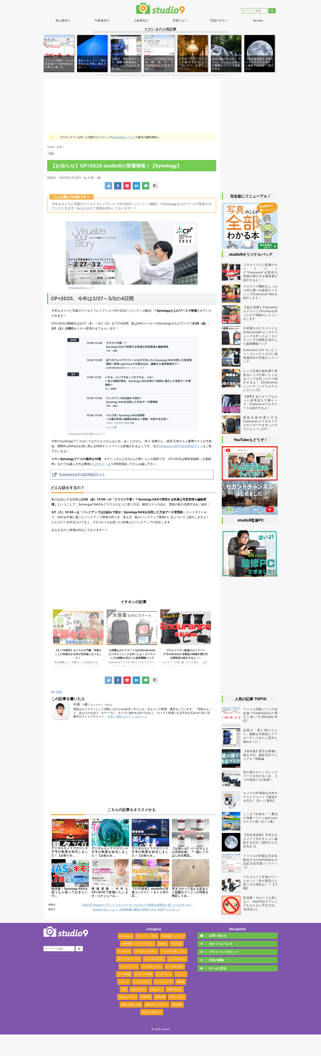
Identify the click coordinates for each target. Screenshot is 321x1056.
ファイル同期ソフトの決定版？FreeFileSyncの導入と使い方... (59, 64)
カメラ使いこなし (151, 966)
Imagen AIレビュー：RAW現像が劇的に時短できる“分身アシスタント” (137, 909)
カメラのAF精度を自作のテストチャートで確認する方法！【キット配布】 (260, 797)
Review (258, 20)
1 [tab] (123, 666)
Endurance (126, 936)
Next (207, 639)
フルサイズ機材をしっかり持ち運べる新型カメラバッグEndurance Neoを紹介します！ (260, 292)
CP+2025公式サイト (78, 287)
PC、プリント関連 (147, 936)
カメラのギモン (177, 958)
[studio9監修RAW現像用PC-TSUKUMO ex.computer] (250, 575)
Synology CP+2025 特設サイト (84, 433)
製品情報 (177, 1004)
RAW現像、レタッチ (173, 936)
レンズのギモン (142, 981)
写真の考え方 (174, 989)
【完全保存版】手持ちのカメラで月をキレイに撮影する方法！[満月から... (259, 63)
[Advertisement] (131, 106)
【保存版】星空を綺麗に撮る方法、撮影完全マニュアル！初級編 (260, 755)
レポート (124, 981)
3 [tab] (134, 666)
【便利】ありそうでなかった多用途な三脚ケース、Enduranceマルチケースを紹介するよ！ (260, 402)
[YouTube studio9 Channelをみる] (250, 479)
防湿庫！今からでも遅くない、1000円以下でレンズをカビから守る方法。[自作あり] (260, 903)
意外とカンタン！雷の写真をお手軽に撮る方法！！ (92, 64)
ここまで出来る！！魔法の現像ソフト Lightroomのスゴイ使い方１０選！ (260, 818)
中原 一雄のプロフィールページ (127, 716)
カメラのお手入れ (154, 958)
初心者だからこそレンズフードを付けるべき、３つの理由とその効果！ (260, 776)
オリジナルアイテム (129, 958)
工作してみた (177, 996)
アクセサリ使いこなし (173, 951)
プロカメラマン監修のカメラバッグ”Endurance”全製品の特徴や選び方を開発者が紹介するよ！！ (185, 654)
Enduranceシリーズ (123, 137)
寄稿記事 (160, 996)
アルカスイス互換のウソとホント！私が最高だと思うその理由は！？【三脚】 (260, 882)
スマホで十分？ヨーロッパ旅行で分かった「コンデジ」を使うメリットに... (193, 63)
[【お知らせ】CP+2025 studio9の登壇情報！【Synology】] (136, 185)
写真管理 (145, 996)
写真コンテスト (127, 996)
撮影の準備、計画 (131, 1004)
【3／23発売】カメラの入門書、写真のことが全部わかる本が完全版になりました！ (78, 654)
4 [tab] (140, 666)
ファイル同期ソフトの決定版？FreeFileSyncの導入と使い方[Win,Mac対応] (260, 714)
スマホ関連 (124, 974)
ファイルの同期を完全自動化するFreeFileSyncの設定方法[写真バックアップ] (260, 861)
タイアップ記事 (143, 974)
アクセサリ (124, 951)
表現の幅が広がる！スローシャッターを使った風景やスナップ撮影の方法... (226, 63)
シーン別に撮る (174, 966)
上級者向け (141, 20)
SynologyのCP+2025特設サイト (181, 446)
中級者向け (102, 20)
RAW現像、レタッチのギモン (138, 943)
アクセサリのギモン (146, 951)
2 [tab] (129, 666)
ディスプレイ (164, 974)
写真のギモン (219, 20)
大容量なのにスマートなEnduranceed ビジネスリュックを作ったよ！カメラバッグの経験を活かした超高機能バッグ (131, 654)
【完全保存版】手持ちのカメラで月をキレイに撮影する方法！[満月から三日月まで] (260, 840)
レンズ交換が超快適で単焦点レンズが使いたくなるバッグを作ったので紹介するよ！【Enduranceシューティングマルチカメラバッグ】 (260, 380)
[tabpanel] (78, 640)
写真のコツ (180, 20)
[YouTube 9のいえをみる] (250, 513)
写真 (59, 692)
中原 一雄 (94, 177)
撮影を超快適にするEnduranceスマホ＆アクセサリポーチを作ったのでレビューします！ (260, 423)
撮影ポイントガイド (156, 1004)
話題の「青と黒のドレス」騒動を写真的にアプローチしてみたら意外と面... (126, 63)
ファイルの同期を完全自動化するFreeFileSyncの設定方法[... (159, 63)
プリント (181, 974)
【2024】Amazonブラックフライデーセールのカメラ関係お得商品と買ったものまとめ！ (137, 905)
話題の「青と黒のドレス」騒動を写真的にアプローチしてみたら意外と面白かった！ (260, 735)
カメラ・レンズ (128, 966)
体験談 (180, 981)
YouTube (177, 943)
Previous (56, 639)
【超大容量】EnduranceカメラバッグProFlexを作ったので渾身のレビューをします (260, 313)
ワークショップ (163, 981)
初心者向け (63, 20)
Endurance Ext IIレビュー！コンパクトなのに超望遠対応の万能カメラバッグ (260, 355)
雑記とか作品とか (151, 1012)
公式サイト (100, 464)
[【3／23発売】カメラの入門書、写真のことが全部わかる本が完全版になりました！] (250, 247)
